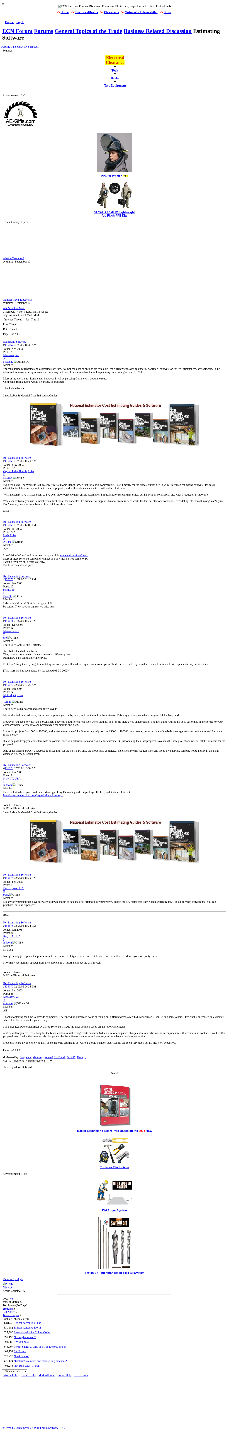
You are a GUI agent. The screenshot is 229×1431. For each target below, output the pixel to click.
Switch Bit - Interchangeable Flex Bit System (114, 1272)
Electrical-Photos (86, 12)
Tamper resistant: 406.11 (27, 1327)
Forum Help (64, 1375)
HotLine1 (59, 1057)
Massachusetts (11, 631)
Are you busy (21, 1341)
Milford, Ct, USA (13, 695)
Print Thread (10, 324)
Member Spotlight (13, 1279)
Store (167, 12)
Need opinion (21, 1356)
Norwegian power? (25, 1337)
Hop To (7, 1060)
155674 (9, 877)
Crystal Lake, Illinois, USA (18, 471)
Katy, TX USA (12, 778)
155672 (9, 684)
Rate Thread (10, 329)
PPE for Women (111, 175)
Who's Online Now (14, 308)
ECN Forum (17, 31)
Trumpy (81, 1057)
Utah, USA (9, 535)
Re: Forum (20, 1351)
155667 (9, 344)
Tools (115, 70)
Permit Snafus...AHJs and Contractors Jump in (40, 1346)
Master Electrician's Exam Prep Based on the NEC (114, 1130)
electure (37, 1057)
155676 (9, 986)
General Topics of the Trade (88, 31)
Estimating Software (14, 341)
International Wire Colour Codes (32, 1332)
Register (9, 22)
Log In (20, 22)
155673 (9, 768)
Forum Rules (28, 1375)
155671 (9, 620)
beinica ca (8, 589)
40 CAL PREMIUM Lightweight (114, 212)
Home (65, 12)
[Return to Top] (2, 3)
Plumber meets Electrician (17, 299)
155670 (9, 579)
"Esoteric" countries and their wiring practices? (40, 1361)
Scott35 (71, 1057)
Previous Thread (13, 319)
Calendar (16, 46)
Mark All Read (46, 1375)
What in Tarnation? (13, 258)
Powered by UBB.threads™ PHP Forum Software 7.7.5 (33, 1427)
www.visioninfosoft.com (74, 555)
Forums (43, 31)
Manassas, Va (11, 355)
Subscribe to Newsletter (141, 12)
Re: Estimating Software (17, 457)
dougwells (25, 1057)
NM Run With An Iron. (27, 1365)
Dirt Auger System (114, 1210)
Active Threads (30, 46)
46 (11, 1298)
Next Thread (32, 319)
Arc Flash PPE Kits (114, 215)
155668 (9, 460)
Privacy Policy (11, 1375)
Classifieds (111, 12)
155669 (9, 524)
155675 (9, 925)
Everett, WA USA (13, 888)
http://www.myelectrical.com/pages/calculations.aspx (33, 795)
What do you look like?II (30, 1322)
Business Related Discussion (158, 31)
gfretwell (48, 1057)
